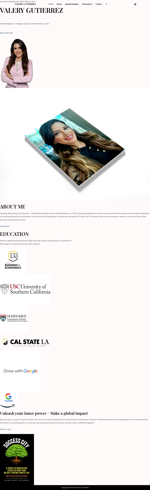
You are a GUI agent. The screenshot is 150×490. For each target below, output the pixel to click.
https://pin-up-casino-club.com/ (34, 17)
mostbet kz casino (14, 17)
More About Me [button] (6, 33)
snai (66, 17)
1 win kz (61, 17)
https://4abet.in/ (103, 17)
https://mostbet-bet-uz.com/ (79, 17)
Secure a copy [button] (5, 429)
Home (50, 4)
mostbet (3, 17)
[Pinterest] (135, 4)
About (59, 4)
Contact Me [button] (4, 226)
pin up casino (52, 17)
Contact (99, 4)
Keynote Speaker (72, 4)
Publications (87, 4)
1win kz (94, 17)
